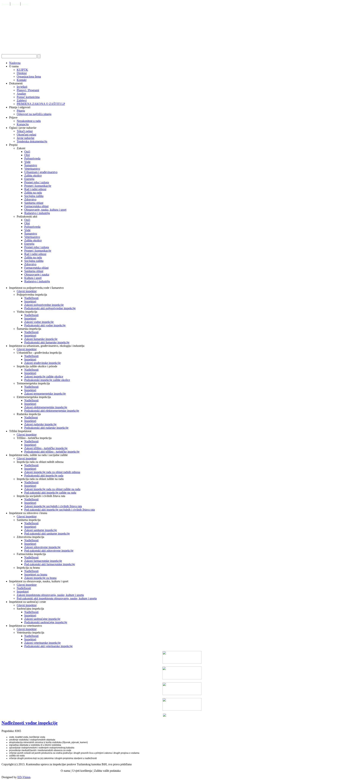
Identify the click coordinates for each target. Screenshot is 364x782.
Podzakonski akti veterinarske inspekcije (48, 646)
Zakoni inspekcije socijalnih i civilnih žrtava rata (53, 506)
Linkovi (25, 4)
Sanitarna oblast (33, 202)
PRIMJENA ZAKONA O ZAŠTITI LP (41, 103)
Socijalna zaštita (33, 196)
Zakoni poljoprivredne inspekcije (44, 304)
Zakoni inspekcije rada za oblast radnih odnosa (52, 472)
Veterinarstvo (32, 168)
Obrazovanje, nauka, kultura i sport (45, 209)
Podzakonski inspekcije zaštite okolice (47, 380)
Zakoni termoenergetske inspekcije (45, 393)
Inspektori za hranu (35, 574)
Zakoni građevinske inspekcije (42, 362)
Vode (27, 161)
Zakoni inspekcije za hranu (40, 577)
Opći (27, 151)
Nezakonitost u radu (29, 120)
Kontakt (5, 4)
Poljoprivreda (32, 158)
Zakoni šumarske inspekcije (40, 339)
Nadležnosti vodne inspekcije (30, 722)
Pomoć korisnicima (28, 97)
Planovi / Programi (28, 90)
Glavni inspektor (27, 291)
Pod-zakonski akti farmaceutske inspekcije (49, 564)
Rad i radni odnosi (35, 189)
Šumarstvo (30, 165)
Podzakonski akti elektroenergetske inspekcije (51, 410)
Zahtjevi (22, 100)
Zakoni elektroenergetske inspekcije (45, 407)
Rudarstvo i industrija (37, 213)
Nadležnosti (31, 298)
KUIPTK (22, 69)
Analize (21, 93)
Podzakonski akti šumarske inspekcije (46, 342)
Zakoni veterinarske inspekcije (42, 642)
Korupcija (23, 124)
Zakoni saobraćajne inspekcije (42, 618)
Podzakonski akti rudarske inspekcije (46, 427)
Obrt (27, 155)
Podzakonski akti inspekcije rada (43, 475)
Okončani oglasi (26, 134)
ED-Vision (23, 777)
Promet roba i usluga (36, 182)
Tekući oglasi (25, 131)
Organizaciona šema (29, 76)
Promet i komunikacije (37, 185)
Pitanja (21, 110)
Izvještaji (22, 86)
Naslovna (14, 62)
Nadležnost (31, 417)
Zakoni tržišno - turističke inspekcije (45, 448)
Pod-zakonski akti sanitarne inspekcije (47, 533)
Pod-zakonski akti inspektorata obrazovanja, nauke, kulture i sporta (57, 598)
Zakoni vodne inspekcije (39, 321)
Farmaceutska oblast (36, 206)
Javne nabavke (25, 138)
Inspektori (30, 301)
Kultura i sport (33, 278)
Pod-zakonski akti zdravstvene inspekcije (48, 550)
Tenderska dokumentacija (32, 141)
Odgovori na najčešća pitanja (34, 114)
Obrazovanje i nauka (36, 274)
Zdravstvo (30, 199)
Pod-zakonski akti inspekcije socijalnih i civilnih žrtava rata (59, 509)
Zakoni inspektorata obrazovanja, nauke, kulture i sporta (50, 595)
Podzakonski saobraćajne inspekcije (45, 622)
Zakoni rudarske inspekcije (40, 424)
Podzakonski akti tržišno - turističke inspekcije (51, 451)
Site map (15, 4)
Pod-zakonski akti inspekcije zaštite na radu (50, 492)
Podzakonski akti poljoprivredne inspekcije (50, 308)
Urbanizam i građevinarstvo (40, 172)
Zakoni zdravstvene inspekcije (42, 547)
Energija (29, 179)
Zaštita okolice (33, 175)
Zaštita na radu (33, 192)
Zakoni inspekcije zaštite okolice (43, 376)
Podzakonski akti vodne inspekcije (45, 325)
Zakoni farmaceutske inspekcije (43, 560)
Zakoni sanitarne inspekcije (40, 530)
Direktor (22, 73)
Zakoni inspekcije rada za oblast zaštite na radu (52, 489)
